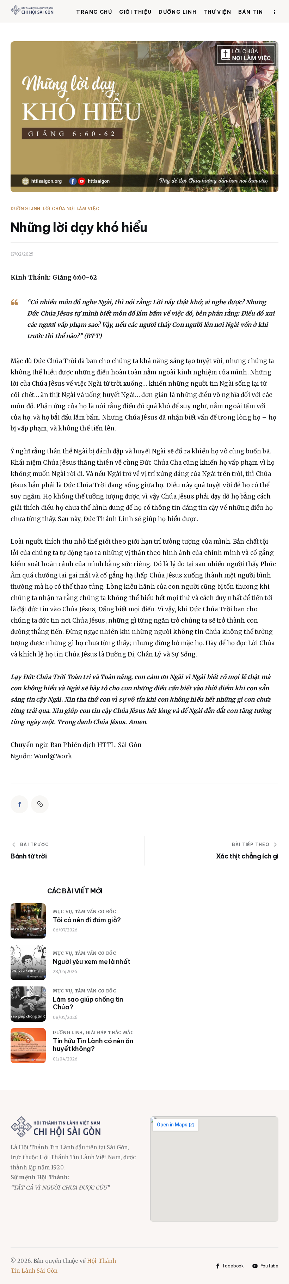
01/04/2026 (65, 1059)
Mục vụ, (64, 911)
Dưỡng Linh (26, 208)
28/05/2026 (65, 971)
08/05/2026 (65, 1017)
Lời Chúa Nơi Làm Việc (71, 208)
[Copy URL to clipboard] (40, 804)
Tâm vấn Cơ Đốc (95, 911)
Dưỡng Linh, (69, 1032)
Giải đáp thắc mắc (110, 1032)
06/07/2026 (65, 930)
